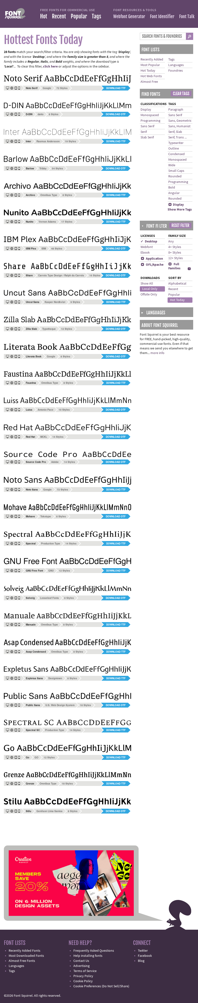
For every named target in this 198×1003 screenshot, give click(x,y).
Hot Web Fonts (151, 76)
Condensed (176, 154)
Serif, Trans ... (177, 137)
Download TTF (116, 88)
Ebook (145, 252)
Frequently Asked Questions (93, 951)
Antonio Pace (45, 409)
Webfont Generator (129, 16)
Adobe (55, 462)
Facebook (145, 956)
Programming (150, 121)
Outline (173, 148)
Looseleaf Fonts (49, 598)
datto (40, 114)
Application (152, 258)
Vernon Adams (47, 221)
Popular (79, 16)
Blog (141, 961)
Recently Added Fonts (24, 951)
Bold (171, 187)
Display (146, 109)
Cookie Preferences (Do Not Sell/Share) (101, 986)
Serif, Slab (175, 132)
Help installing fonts (87, 956)
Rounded (175, 176)
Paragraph (175, 109)
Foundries (175, 70)
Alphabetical (177, 283)
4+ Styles (174, 247)
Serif (144, 132)
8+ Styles (174, 252)
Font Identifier (162, 16)
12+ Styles (175, 258)
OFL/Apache (152, 264)
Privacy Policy (83, 976)
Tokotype (45, 516)
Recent (59, 16)
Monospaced (150, 115)
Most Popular (150, 65)
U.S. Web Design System (60, 705)
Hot (43, 16)
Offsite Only (149, 294)
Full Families (174, 266)
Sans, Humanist (179, 126)
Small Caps (176, 171)
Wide (171, 165)
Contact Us (81, 961)
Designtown (55, 678)
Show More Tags (180, 209)
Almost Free (149, 82)
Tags (96, 16)
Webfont (147, 247)
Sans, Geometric (179, 121)
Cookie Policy (83, 981)
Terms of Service (85, 971)
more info (157, 353)
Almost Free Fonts (22, 961)
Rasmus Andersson (48, 141)
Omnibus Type (48, 195)
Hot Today (148, 70)
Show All (147, 283)
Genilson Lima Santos (49, 811)
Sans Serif (147, 126)
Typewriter (176, 143)
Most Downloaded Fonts (26, 956)
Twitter (143, 951)
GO (36, 757)
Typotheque (49, 329)
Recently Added (152, 59)
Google (47, 88)
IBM (44, 248)
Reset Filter (180, 225)
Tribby (43, 168)
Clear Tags (181, 93)
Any (171, 241)
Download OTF (116, 114)
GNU (51, 570)
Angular (174, 193)
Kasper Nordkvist (55, 302)
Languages (176, 65)
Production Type (50, 543)
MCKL (43, 436)
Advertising (81, 966)
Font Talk (186, 16)
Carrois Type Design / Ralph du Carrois (61, 275)
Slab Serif (147, 137)
